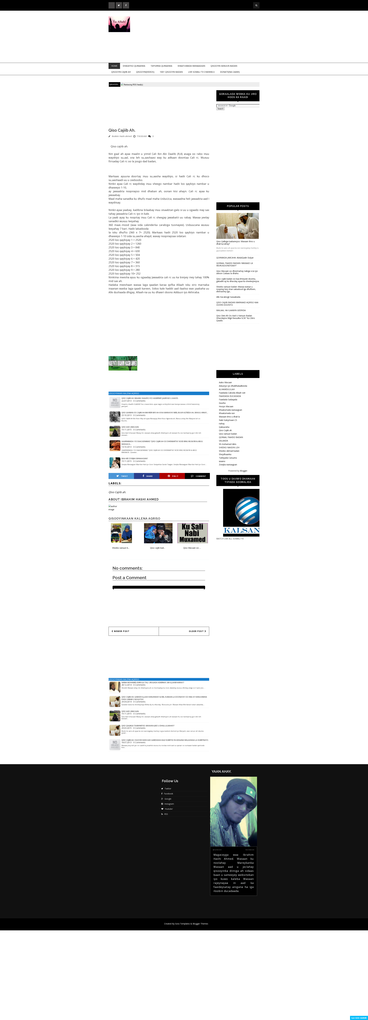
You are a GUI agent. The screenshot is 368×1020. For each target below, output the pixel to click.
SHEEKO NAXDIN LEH (229, 447)
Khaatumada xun (227, 413)
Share (149, 476)
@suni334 (217, 850)
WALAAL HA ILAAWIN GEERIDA (231, 310)
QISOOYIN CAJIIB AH (121, 72)
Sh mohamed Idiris (227, 444)
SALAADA (223, 440)
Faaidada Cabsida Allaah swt (232, 392)
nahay (222, 423)
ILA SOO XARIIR (359, 1018)
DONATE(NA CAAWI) (230, 72)
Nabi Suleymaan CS (228, 420)
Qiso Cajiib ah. (117, 492)
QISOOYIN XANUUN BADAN (224, 65)
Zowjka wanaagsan (228, 464)
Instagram (169, 803)
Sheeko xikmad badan (229, 450)
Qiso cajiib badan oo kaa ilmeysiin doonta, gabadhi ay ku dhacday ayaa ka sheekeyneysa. (237, 280)
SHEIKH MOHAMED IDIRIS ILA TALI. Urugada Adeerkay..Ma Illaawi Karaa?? (152, 682)
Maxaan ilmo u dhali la (229, 416)
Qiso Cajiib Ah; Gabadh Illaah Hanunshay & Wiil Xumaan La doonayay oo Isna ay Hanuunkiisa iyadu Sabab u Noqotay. (164, 698)
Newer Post (121, 631)
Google (168, 798)
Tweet (124, 476)
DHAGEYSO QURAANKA (134, 65)
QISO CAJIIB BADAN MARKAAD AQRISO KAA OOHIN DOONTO (237, 303)
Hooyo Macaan (226, 406)
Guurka (222, 403)
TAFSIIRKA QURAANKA (161, 65)
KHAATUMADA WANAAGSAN (191, 65)
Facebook (168, 793)
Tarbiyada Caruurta (228, 457)
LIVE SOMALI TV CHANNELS (201, 72)
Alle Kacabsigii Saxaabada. (228, 297)
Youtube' (169, 808)
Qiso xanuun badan (228, 433)
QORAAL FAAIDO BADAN (231, 437)
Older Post (197, 631)
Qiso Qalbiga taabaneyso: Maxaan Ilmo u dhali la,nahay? (147, 725)
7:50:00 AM (142, 136)
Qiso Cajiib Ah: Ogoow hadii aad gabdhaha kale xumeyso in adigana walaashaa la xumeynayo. (165, 740)
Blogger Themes (200, 923)
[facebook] (126, 5)
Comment (201, 476)
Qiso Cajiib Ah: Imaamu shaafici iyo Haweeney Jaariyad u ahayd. (149, 398)
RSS (166, 814)
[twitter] (119, 5)
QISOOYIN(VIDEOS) (145, 72)
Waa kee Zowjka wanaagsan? (134, 458)
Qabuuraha (224, 427)
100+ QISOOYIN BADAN (171, 72)
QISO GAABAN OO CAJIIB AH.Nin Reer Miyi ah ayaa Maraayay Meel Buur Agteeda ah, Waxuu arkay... (164, 412)
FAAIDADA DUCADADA (230, 396)
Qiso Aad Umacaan (130, 427)
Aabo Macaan (225, 382)
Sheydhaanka (225, 454)
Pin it (175, 476)
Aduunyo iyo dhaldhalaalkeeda (233, 385)
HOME (114, 65)
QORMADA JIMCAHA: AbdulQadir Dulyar (235, 257)
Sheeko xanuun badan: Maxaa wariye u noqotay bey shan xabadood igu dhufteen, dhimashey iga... (236, 289)
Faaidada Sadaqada (228, 399)
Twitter (168, 788)
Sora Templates (182, 923)
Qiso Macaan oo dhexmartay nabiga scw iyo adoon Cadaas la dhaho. (237, 272)
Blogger (243, 470)
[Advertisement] (207, 37)
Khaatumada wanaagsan (230, 409)
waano (222, 461)
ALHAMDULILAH (227, 389)
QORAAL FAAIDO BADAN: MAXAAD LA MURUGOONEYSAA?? (234, 264)
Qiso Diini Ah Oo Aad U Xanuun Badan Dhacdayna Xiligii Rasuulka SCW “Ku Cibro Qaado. (235, 318)
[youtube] (112, 5)
